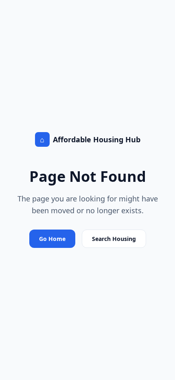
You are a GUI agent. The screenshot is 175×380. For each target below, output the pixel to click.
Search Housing (114, 239)
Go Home (52, 239)
